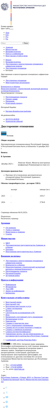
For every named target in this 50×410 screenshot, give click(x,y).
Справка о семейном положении (19, 330)
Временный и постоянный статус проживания (24, 317)
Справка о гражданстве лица (17, 323)
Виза (7, 315)
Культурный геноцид (14, 103)
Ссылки (9, 234)
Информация (11, 285)
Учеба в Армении (13, 230)
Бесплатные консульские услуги (18, 306)
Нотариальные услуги (14, 319)
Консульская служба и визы (17, 56)
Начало (8, 60)
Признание (10, 101)
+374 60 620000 (16, 365)
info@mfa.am (19, 369)
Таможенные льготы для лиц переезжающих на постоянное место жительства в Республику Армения (27, 335)
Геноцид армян (12, 99)
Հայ (7, 33)
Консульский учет (13, 304)
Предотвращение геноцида (16, 97)
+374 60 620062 (16, 367)
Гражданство (11, 321)
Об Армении (11, 228)
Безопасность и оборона (10, 87)
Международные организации (18, 83)
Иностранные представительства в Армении (23, 252)
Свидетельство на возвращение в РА (20, 313)
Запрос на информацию (15, 291)
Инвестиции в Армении (15, 232)
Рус (7, 37)
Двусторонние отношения (16, 68)
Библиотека (10, 293)
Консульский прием (13, 302)
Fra (7, 39)
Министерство (11, 49)
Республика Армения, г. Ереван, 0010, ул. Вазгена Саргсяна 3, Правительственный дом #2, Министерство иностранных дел (25, 379)
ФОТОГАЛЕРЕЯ (12, 119)
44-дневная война (13, 276)
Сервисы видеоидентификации (18, 332)
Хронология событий (14, 121)
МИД (8, 243)
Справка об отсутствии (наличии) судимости (23, 327)
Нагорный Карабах (13, 273)
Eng (7, 35)
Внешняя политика (13, 52)
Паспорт (9, 311)
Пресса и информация (14, 54)
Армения (9, 47)
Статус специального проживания (19, 325)
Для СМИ (9, 289)
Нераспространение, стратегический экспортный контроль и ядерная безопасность (25, 268)
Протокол (9, 249)
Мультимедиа (11, 287)
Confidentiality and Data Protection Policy (21, 340)
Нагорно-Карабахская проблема (18, 111)
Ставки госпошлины (14, 308)
